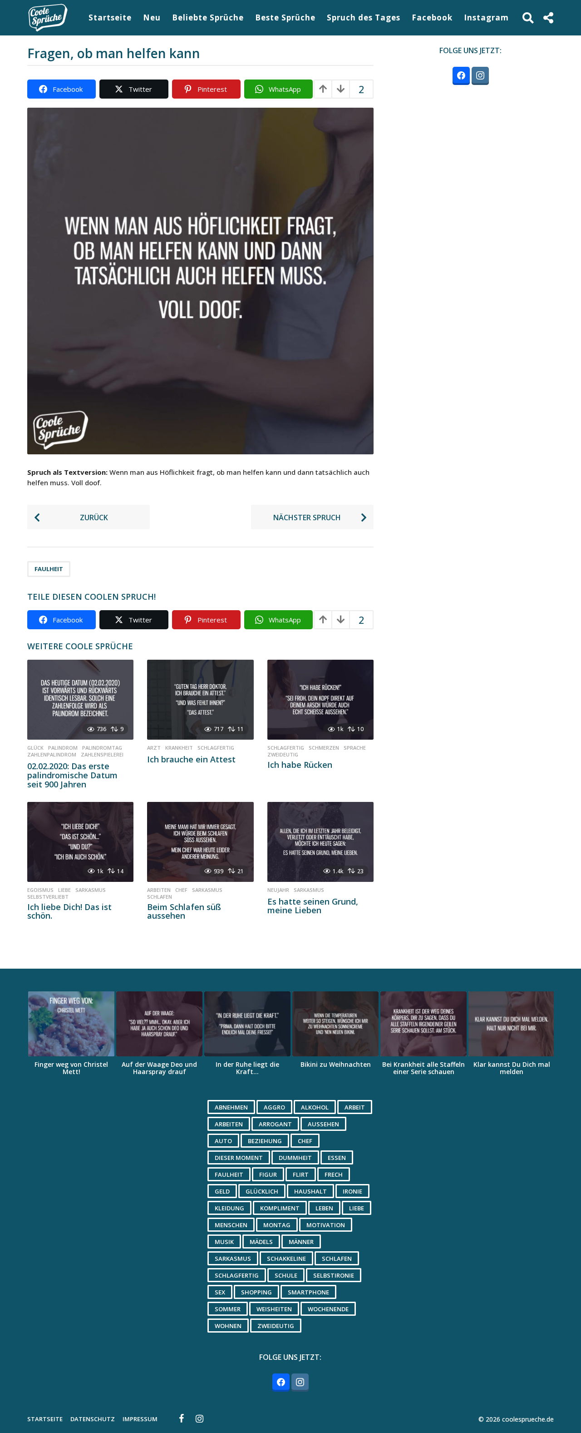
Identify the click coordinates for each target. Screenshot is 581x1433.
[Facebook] (181, 1418)
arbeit (355, 1107)
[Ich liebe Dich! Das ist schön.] (80, 842)
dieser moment (239, 1158)
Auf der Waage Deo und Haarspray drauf (159, 1068)
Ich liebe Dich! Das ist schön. (69, 911)
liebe (64, 890)
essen (337, 1158)
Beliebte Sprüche (208, 17)
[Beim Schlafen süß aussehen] (200, 842)
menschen (231, 1225)
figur (268, 1174)
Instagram (486, 17)
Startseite (110, 17)
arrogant (275, 1124)
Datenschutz (92, 1419)
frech (334, 1174)
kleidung (229, 1208)
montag (276, 1225)
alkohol (315, 1107)
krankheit (179, 748)
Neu (152, 17)
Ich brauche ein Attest (191, 759)
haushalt (310, 1191)
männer (301, 1242)
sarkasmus (90, 890)
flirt (301, 1174)
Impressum (140, 1419)
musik (224, 1242)
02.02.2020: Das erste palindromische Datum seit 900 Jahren (72, 775)
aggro (274, 1107)
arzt (154, 748)
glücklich (262, 1191)
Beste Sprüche (285, 17)
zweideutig (282, 754)
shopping (256, 1292)
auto (223, 1141)
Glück (35, 748)
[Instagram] (199, 1418)
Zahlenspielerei (102, 754)
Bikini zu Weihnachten (335, 1064)
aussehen (323, 1124)
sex (220, 1292)
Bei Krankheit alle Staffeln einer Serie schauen (423, 1068)
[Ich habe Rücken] (320, 700)
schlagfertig (215, 748)
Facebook (432, 17)
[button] (528, 18)
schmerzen (324, 748)
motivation (325, 1225)
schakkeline (286, 1258)
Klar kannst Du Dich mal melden (511, 1068)
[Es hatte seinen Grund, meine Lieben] (320, 842)
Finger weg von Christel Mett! (71, 1068)
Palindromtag (102, 748)
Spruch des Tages (363, 17)
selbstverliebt (48, 897)
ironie (352, 1191)
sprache (355, 748)
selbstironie (333, 1275)
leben (324, 1208)
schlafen (159, 897)
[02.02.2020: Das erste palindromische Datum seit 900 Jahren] (80, 700)
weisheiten (274, 1309)
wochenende (328, 1309)
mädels (261, 1242)
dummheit (295, 1158)
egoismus (40, 890)
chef (181, 890)
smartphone (308, 1292)
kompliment (280, 1208)
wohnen (228, 1326)
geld (222, 1191)
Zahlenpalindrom (51, 754)
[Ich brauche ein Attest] (200, 700)
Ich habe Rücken (299, 764)
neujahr (278, 890)
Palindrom (63, 748)
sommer (228, 1309)
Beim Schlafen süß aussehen (184, 911)
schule (286, 1275)
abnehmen (231, 1107)
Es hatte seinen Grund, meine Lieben (312, 906)
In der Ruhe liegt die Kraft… (247, 1068)
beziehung (265, 1141)
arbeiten (159, 890)
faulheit (48, 569)
